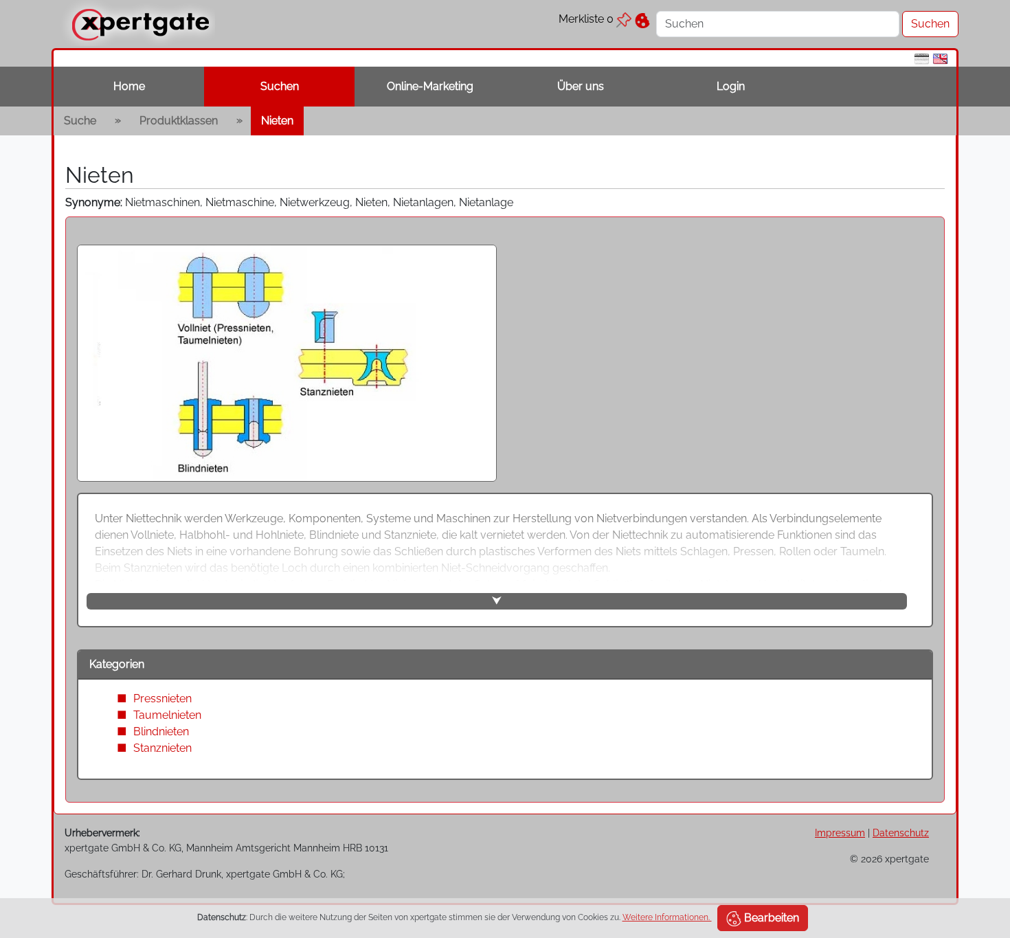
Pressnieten (162, 698)
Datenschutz (901, 832)
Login (731, 86)
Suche (80, 120)
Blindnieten (161, 731)
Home (129, 86)
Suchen (279, 86)
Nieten (277, 120)
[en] (940, 58)
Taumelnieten (167, 715)
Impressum (840, 832)
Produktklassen (178, 120)
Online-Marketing (430, 86)
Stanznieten (162, 748)
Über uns (580, 86)
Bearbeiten (770, 917)
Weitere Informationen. (667, 917)
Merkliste (586, 18)
